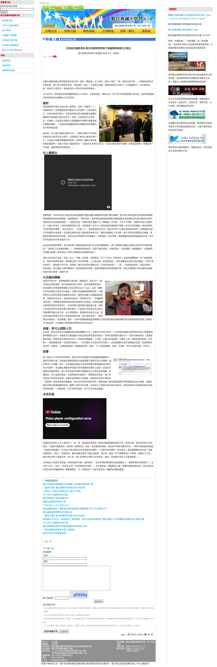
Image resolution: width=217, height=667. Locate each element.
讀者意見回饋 (8, 70)
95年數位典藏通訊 (10, 45)
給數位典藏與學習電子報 (54, 501)
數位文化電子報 (12, 50)
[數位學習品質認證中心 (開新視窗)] (187, 118)
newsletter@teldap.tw (59, 660)
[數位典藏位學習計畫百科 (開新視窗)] (187, 143)
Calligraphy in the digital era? (56, 505)
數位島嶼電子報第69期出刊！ (56, 498)
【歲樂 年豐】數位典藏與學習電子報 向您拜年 (64, 487)
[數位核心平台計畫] (177, 60)
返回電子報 (44, 3)
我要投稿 (6, 60)
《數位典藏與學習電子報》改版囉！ (59, 529)
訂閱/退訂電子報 (9, 40)
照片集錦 (6, 30)
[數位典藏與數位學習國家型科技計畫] (190, 18)
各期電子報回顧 (9, 35)
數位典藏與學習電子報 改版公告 (57, 512)
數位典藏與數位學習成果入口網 (182, 30)
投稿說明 (6, 65)
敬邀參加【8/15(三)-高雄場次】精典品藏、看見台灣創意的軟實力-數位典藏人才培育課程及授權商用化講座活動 (93, 519)
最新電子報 (7, 20)
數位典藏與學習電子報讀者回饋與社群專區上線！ (65, 526)
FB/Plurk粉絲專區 (10, 25)
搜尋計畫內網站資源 (8, 6)
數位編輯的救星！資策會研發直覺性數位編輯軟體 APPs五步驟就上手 (75, 508)
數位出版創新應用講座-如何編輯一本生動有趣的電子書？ (69, 484)
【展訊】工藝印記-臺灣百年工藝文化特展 (62, 491)
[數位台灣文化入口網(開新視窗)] (187, 70)
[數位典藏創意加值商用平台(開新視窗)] (187, 94)
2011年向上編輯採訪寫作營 (55, 494)
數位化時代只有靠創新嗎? (55, 533)
